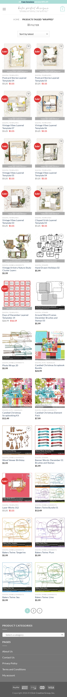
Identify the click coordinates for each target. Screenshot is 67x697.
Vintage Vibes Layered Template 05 (13, 174)
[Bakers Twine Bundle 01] (50, 487)
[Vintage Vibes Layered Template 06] (50, 105)
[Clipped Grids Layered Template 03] (50, 200)
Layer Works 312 (10, 507)
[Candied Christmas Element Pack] (50, 392)
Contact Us (8, 657)
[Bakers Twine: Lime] (50, 577)
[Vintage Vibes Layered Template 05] (17, 153)
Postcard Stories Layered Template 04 (14, 79)
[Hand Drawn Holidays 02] (50, 247)
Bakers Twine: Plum (44, 552)
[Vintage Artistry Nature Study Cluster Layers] (17, 247)
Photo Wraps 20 (10, 365)
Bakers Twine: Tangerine (14, 552)
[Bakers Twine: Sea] (17, 577)
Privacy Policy (9, 663)
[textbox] (32, 635)
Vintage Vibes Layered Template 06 (46, 126)
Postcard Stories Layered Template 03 (47, 79)
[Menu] (4, 9)
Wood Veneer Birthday (13, 460)
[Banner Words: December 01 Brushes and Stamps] (50, 440)
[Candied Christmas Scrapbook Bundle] (50, 345)
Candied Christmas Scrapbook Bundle (49, 366)
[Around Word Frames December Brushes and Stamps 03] (50, 295)
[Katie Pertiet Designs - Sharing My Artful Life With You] (33, 9)
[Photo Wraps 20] (17, 345)
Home (16, 19)
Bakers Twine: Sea (10, 597)
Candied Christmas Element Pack (48, 414)
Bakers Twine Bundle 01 (46, 507)
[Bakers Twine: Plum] (50, 532)
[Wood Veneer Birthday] (17, 440)
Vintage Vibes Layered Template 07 (13, 126)
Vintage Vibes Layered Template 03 (13, 221)
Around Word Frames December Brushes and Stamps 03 (46, 318)
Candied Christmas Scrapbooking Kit (11, 414)
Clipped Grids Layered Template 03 (46, 221)
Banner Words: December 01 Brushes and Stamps (49, 461)
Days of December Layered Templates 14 (15, 316)
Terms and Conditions (14, 669)
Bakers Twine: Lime (44, 597)
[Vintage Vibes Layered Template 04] (50, 153)
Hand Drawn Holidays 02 (47, 267)
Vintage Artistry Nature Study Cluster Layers (16, 269)
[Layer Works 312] (17, 487)
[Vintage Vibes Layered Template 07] (17, 105)
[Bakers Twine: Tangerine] (17, 532)
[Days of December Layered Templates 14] (17, 295)
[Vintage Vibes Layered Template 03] (17, 200)
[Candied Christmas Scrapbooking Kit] (17, 392)
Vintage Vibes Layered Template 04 (46, 174)
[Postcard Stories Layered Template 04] (17, 58)
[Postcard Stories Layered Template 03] (50, 58)
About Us (7, 651)
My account (8, 675)
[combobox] (33, 635)
